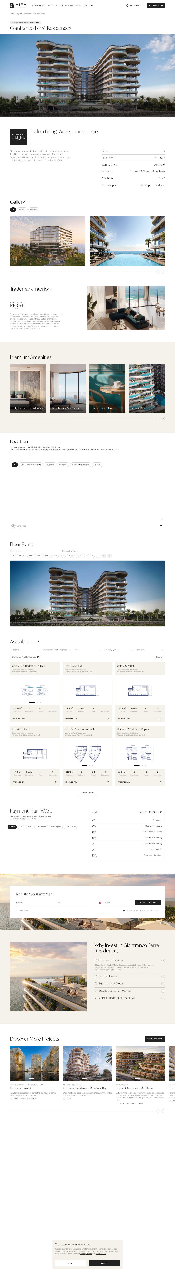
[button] (35, 692)
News (78, 5)
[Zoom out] (161, 525)
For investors (66, 5)
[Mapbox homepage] (18, 526)
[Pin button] (158, 272)
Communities (38, 5)
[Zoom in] (161, 519)
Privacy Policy (141, 910)
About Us (89, 5)
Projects (52, 5)
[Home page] (18, 5)
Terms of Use (154, 910)
